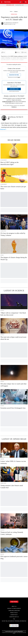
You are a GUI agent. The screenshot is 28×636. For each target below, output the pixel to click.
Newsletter (24, 52)
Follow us (18, 52)
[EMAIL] (9, 119)
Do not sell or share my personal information (14, 621)
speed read (14, 14)
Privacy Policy (14, 612)
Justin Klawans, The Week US (12, 22)
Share (4, 52)
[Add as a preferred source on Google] (14, 625)
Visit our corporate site (18, 631)
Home (11, 11)
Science (16, 11)
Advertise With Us (14, 616)
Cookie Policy (14, 614)
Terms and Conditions (14, 610)
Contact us (14, 106)
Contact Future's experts (14, 608)
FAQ (14, 618)
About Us (14, 606)
